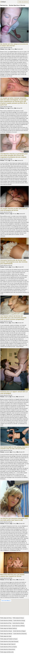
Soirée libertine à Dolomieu (20, 633)
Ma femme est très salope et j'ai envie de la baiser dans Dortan (14, 45)
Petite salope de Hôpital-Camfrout (8, 628)
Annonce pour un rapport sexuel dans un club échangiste (14, 392)
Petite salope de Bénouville (6, 652)
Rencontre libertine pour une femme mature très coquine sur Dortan (12, 575)
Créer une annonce (23, 1)
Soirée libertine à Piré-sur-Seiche (8, 646)
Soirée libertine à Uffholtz (18, 625)
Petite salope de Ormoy (6, 618)
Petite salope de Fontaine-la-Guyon (8, 639)
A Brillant (3, 2)
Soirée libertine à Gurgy (19, 620)
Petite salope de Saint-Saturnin (7, 644)
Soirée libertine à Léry (5, 625)
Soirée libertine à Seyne (6, 631)
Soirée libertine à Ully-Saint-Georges (9, 641)
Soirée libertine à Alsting (6, 620)
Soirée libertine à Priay (5, 623)
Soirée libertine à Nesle (18, 623)
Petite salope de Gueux (18, 618)
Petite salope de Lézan (5, 636)
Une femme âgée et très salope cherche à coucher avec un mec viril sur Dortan (14, 447)
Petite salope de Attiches (6, 633)
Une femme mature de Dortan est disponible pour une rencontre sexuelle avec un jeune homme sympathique (13, 317)
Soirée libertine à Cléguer (19, 631)
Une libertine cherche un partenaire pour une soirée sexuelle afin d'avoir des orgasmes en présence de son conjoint (14, 155)
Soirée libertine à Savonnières (7, 649)
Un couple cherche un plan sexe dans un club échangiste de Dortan (13, 209)
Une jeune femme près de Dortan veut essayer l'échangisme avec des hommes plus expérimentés (13, 261)
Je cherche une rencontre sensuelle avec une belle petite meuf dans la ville (14, 519)
